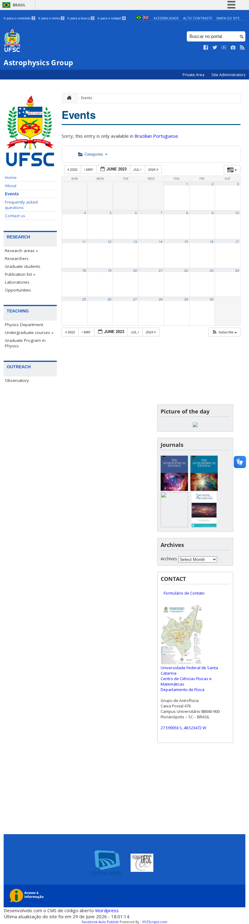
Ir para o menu (50, 18)
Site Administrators (228, 74)
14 (160, 241)
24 (237, 270)
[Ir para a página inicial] (67, 98)
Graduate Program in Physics (25, 343)
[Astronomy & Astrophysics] (204, 525)
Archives (169, 558)
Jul (136, 169)
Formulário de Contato (184, 593)
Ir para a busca (80, 18)
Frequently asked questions (21, 204)
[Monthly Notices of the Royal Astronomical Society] (174, 525)
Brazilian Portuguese (156, 136)
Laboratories (17, 282)
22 (186, 270)
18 (84, 270)
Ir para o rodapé (111, 18)
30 (211, 299)
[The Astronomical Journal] (204, 489)
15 (186, 241)
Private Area (193, 74)
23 (211, 270)
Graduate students (22, 266)
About (10, 185)
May (89, 169)
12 (109, 241)
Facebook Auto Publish (100, 921)
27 (135, 299)
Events (12, 194)
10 (237, 213)
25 (84, 299)
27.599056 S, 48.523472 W (183, 727)
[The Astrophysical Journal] (174, 489)
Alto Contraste (197, 18)
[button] (224, 332)
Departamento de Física (182, 689)
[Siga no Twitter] (215, 47)
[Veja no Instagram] (233, 47)
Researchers (17, 258)
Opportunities (18, 290)
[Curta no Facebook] (205, 47)
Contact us (15, 215)
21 (160, 270)
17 (237, 241)
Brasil (19, 5)
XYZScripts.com (154, 921)
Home (11, 177)
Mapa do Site (228, 18)
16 (211, 241)
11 (84, 241)
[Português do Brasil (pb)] (139, 18)
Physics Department (24, 324)
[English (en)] (145, 18)
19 (109, 270)
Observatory (17, 380)
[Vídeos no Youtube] (224, 47)
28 (160, 299)
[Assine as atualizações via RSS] (242, 47)
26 (109, 299)
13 (135, 241)
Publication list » (20, 274)
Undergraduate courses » (29, 332)
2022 (73, 169)
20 (135, 270)
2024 (152, 169)
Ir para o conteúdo (19, 18)
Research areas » (21, 250)
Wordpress (107, 910)
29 (186, 299)
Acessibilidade (166, 18)
